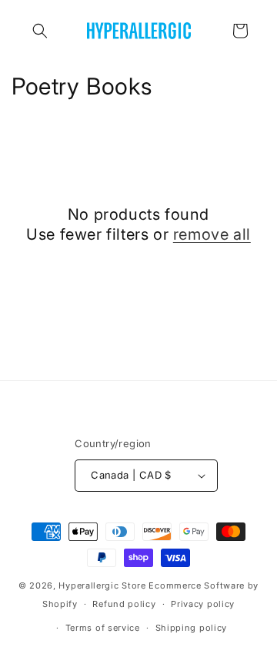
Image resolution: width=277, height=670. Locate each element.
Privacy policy (203, 604)
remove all (212, 234)
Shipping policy (191, 627)
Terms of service (102, 627)
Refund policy (123, 604)
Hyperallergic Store (101, 585)
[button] (40, 31)
